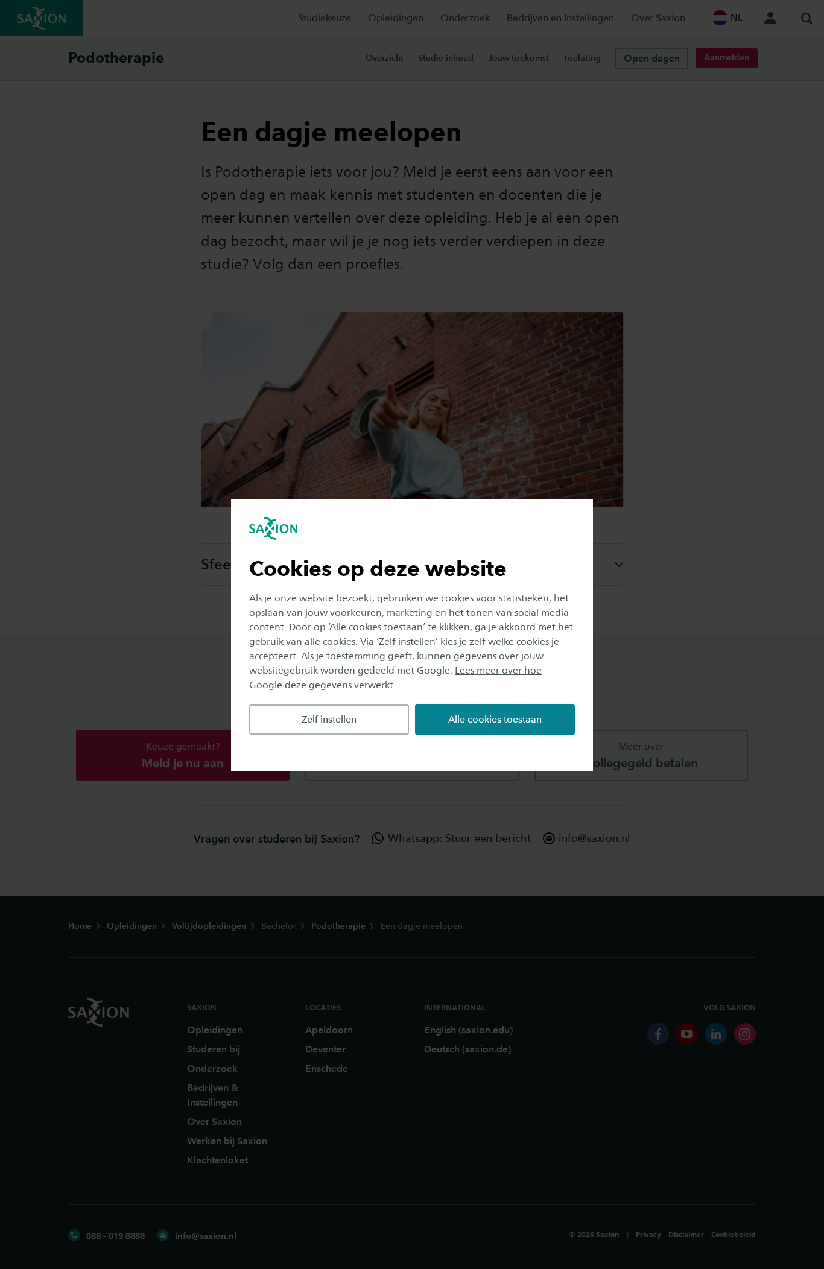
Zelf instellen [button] (329, 719)
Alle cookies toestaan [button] (495, 719)
